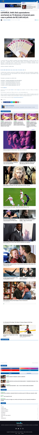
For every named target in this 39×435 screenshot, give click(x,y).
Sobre (19, 433)
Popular (10, 373)
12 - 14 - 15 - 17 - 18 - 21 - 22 (18, 69)
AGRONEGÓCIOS (19, 418)
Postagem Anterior (4, 362)
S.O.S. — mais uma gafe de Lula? (6, 396)
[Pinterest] (16, 102)
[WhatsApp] (14, 102)
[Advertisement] (19, 29)
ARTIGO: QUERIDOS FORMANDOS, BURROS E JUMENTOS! (15, 376)
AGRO (19, 416)
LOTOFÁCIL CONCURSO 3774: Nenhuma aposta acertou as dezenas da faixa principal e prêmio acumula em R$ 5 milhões (19, 123)
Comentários (29, 373)
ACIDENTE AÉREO (19, 408)
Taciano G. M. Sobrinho (9, 105)
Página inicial (3, 10)
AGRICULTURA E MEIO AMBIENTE (19, 415)
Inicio (16, 433)
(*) (19, 405)
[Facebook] (35, 20)
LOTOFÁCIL (6, 10)
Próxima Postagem (35, 362)
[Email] (18, 102)
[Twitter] (36, 20)
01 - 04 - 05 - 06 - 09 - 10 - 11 (6, 69)
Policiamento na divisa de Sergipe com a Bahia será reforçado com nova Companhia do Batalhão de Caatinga (18, 400)
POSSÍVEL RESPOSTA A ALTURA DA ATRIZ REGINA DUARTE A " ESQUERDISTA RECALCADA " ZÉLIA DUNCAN (22, 382)
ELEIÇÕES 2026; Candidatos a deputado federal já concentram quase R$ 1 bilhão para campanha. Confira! (19, 393)
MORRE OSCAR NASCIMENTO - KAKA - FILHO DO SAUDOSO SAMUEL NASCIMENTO (19, 385)
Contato (22, 433)
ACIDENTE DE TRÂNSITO (19, 411)
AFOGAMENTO (19, 412)
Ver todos (37, 111)
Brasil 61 (5, 87)
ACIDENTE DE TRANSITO (19, 409)
